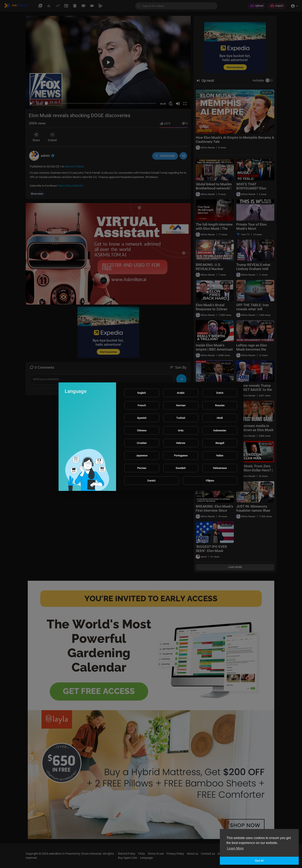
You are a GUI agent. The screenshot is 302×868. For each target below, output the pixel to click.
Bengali (220, 442)
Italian (219, 455)
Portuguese (181, 455)
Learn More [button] (235, 848)
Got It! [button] (259, 860)
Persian (141, 468)
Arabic (181, 392)
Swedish (181, 468)
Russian (220, 405)
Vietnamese (220, 468)
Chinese (141, 430)
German (181, 405)
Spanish (141, 417)
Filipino (210, 480)
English (141, 392)
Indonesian (219, 430)
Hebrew (180, 442)
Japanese (142, 455)
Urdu (180, 430)
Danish (151, 480)
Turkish (180, 417)
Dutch (219, 392)
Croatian (142, 442)
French (142, 405)
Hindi (220, 417)
